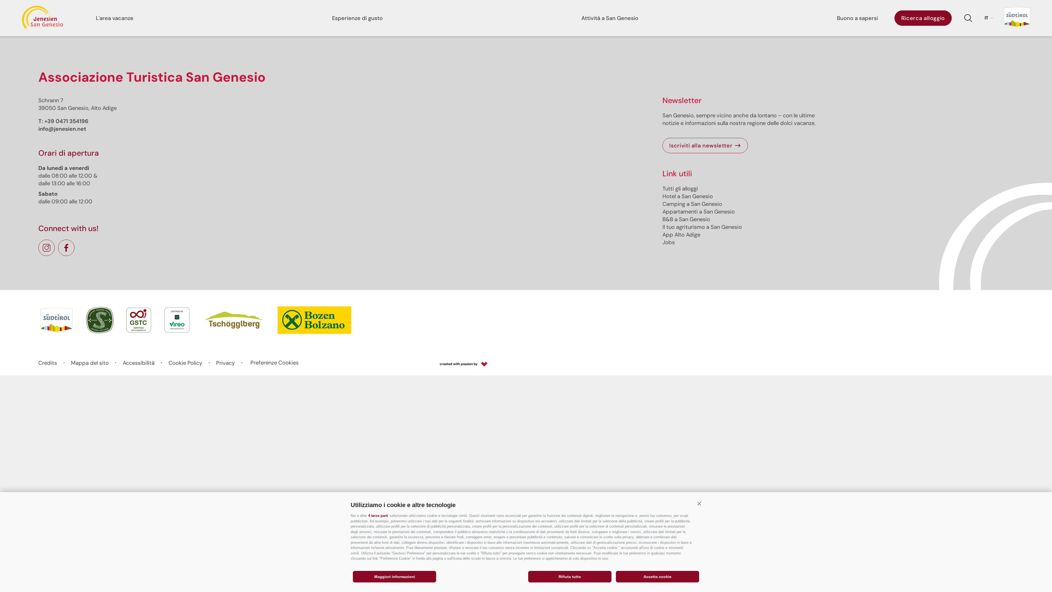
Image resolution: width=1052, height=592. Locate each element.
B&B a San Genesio (686, 219)
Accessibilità (139, 362)
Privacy (225, 362)
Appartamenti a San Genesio (698, 211)
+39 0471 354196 (66, 121)
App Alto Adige (681, 234)
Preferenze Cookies (274, 362)
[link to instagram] (46, 248)
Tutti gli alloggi (680, 188)
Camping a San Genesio (692, 203)
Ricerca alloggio (923, 18)
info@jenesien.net (62, 128)
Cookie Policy (185, 362)
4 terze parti (378, 516)
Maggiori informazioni (394, 576)
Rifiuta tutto (570, 576)
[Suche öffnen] (968, 18)
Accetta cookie (657, 576)
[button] (699, 504)
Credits (47, 362)
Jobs (668, 242)
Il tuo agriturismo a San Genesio (702, 226)
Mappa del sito (90, 362)
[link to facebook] (66, 248)
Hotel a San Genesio (687, 196)
